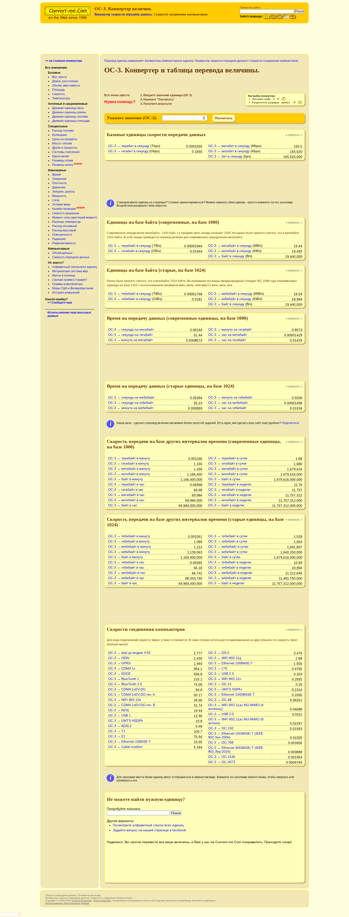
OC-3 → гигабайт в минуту (128, 463)
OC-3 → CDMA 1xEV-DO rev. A (131, 694)
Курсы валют (61, 156)
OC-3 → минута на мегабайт (130, 340)
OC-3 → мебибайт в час (126, 573)
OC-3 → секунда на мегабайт (131, 329)
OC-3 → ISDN (118, 658)
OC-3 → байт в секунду (226, 256)
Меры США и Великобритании (72, 288)
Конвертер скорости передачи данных (123, 14)
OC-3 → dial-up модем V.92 (129, 653)
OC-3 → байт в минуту (125, 479)
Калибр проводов (64, 208)
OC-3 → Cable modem (125, 747)
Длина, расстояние (65, 81)
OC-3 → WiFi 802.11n (224, 679)
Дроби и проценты (64, 147)
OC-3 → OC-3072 (221, 762)
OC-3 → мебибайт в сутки (228, 546)
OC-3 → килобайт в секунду (229, 251)
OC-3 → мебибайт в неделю (230, 573)
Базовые (54, 72)
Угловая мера (61, 204)
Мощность (59, 196)
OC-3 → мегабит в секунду (229, 146)
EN (266, 16)
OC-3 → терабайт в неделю (229, 484)
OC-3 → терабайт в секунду (129, 245)
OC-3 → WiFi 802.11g (224, 658)
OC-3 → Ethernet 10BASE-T (129, 741)
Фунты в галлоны (63, 275)
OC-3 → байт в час (122, 505)
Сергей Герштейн (82, 900)
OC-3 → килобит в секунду (229, 151)
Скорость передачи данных (71, 257)
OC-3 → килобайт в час (126, 500)
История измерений (66, 292)
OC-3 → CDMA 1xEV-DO (127, 689)
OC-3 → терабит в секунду (128, 146)
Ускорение (59, 179)
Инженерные (57, 170)
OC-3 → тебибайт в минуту (129, 536)
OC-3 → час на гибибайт (227, 408)
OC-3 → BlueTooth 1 (123, 679)
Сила (55, 200)
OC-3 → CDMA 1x (121, 668)
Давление (59, 187)
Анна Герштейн (102, 900)
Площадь (58, 89)
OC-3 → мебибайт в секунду (230, 293)
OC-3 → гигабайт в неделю (229, 489)
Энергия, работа (63, 191)
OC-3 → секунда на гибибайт (130, 402)
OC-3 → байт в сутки (224, 479)
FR (292, 16)
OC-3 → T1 (116, 731)
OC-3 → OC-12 (219, 684)
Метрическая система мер (70, 271)
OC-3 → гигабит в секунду (128, 151)
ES (273, 16)
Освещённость (62, 234)
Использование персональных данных (67, 903)
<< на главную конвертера (63, 60)
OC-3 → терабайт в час (126, 484)
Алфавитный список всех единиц (74, 267)
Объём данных (62, 253)
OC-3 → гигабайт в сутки (227, 463)
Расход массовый (64, 230)
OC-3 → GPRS (119, 663)
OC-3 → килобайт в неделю (229, 500)
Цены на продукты (64, 139)
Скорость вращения (65, 213)
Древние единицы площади (71, 121)
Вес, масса (59, 77)
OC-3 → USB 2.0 (221, 673)
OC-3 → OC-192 (220, 728)
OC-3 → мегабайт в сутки (228, 468)
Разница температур (66, 221)
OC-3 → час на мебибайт (228, 402)
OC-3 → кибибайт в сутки (227, 552)
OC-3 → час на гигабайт (227, 340)
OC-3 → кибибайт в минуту (129, 552)
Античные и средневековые (68, 103)
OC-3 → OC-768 (220, 742)
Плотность (59, 183)
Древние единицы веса (68, 108)
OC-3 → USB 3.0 (221, 714)
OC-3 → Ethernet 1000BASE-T (231, 694)
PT (279, 16)
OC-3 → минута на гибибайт (230, 397)
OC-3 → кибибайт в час (126, 578)
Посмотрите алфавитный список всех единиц (148, 825)
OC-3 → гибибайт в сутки (227, 541)
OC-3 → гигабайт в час (125, 489)
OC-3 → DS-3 (218, 653)
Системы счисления (66, 152)
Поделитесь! (290, 423)
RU (286, 16)
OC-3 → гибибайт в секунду (129, 299)
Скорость (58, 94)
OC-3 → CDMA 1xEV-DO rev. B (131, 705)
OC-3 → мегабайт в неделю (230, 495)
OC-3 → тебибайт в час (126, 562)
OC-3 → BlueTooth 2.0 (125, 684)
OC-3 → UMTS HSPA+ (225, 689)
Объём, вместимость (66, 85)
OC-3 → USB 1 (119, 715)
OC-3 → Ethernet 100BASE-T (230, 663)
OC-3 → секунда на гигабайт (130, 335)
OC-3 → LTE (217, 668)
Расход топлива (63, 130)
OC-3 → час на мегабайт (227, 335)
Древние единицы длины (69, 112)
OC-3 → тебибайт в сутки (227, 536)
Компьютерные (59, 248)
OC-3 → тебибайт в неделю (229, 562)
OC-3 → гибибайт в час (126, 567)
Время (56, 174)
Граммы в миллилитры (67, 284)
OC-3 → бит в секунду (225, 156)
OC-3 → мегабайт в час (126, 495)
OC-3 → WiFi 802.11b (124, 700)
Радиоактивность (64, 243)
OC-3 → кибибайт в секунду (229, 299)
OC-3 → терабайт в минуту (129, 458)
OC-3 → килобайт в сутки (227, 474)
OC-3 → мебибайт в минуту (129, 546)
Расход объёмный (64, 226)
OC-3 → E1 (116, 736)
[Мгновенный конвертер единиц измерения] (68, 12)
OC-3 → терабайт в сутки (227, 458)
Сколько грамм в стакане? (69, 279)
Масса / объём (62, 143)
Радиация (59, 239)
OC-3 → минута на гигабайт (230, 329)
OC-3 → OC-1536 (221, 757)
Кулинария (59, 135)
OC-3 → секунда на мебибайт (131, 397)
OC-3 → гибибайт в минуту (129, 541)
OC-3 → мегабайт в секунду (230, 245)
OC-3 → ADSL (119, 710)
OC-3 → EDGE (119, 673)
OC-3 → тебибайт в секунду (129, 293)
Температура (61, 98)
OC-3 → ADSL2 (120, 726)
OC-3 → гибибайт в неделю (229, 567)
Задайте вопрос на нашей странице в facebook (149, 830)
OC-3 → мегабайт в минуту (129, 468)
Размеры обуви (62, 160)
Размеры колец (62, 164)
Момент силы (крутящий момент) (74, 217)
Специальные (58, 126)
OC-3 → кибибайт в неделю (229, 578)
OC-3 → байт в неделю (226, 505)
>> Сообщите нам (59, 302)
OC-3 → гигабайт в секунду (129, 251)
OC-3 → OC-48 (219, 700)
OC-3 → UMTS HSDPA (125, 720)
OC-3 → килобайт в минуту (129, 474)
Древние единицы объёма (70, 116)
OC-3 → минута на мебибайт (130, 408)
